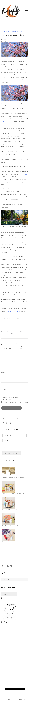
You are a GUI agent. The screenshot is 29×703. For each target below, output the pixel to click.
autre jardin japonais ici (13, 311)
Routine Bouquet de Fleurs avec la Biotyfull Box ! (13, 493)
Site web (3, 389)
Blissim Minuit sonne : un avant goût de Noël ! (12, 542)
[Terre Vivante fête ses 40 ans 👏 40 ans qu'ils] (14, 649)
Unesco (25, 174)
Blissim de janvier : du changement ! (10, 509)
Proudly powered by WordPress (9, 699)
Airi (23, 699)
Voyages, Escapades (16, 31)
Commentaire (5, 352)
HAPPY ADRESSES (6, 31)
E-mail (3, 381)
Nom (2, 372)
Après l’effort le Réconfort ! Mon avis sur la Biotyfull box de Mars (7, 331)
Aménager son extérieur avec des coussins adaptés (13, 477)
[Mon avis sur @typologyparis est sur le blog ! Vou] (14, 664)
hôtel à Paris (6, 121)
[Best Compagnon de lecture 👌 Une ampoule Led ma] (14, 679)
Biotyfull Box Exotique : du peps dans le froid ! (13, 525)
